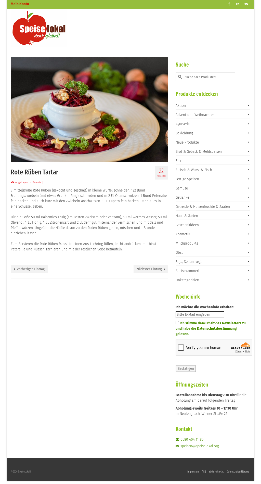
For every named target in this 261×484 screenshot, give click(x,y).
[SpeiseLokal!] (48, 28)
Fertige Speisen (187, 179)
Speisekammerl (187, 271)
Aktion (181, 105)
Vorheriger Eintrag (31, 269)
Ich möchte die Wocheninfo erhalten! (205, 307)
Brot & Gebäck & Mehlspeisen (199, 151)
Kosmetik (183, 234)
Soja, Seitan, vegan (190, 261)
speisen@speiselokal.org (199, 446)
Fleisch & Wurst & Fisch (194, 170)
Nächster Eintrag (149, 269)
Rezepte (36, 182)
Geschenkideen (187, 225)
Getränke (182, 197)
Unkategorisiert (188, 280)
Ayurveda (183, 124)
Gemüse (182, 188)
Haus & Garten (187, 215)
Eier (178, 160)
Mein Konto (20, 4)
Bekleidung (184, 133)
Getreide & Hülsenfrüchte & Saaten (203, 206)
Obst (179, 252)
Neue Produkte (187, 142)
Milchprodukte (187, 243)
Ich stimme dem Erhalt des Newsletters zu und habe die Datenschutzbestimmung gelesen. (211, 328)
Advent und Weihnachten (195, 114)
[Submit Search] (179, 76)
